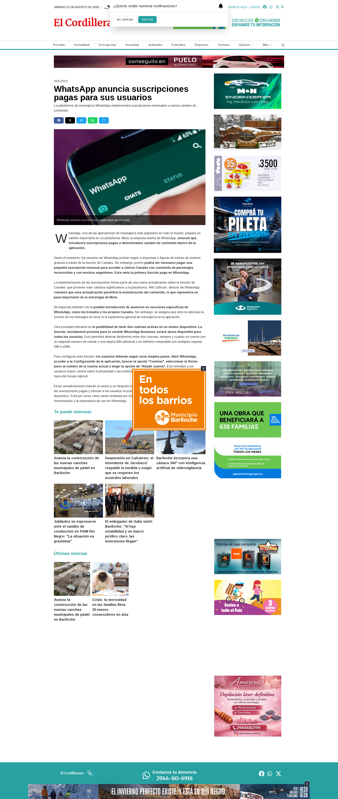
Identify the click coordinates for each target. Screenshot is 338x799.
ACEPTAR (147, 19)
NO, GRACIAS (125, 19)
